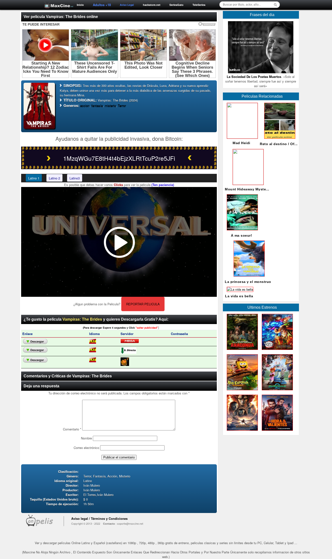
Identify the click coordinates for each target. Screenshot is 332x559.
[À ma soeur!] (241, 231)
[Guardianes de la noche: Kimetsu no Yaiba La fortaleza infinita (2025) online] (276, 351)
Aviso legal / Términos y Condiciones (99, 518)
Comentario (72, 429)
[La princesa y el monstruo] (248, 277)
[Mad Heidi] (241, 137)
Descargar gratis (35, 341)
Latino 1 (33, 178)
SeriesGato (176, 5)
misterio (110, 105)
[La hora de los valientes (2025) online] (276, 431)
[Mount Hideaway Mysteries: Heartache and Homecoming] (247, 183)
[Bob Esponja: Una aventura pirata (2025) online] (241, 391)
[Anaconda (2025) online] (241, 351)
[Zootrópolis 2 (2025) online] (276, 391)
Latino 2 (54, 178)
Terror (122, 105)
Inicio (80, 5)
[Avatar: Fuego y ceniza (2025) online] (241, 431)
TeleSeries (198, 5)
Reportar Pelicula (143, 304)
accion (84, 105)
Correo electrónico (86, 447)
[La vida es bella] (239, 289)
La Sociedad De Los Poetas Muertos (254, 76)
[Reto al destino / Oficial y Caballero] (278, 140)
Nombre (86, 438)
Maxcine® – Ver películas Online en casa (57, 2)
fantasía (97, 105)
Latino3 (75, 178)
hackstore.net (151, 5)
